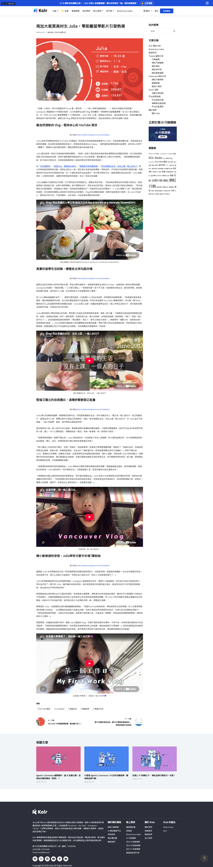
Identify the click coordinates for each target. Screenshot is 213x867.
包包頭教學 (45, 166)
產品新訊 (153, 52)
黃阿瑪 (167, 194)
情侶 (160, 172)
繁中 (148, 10)
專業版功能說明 (159, 103)
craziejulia (59, 709)
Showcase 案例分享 (157, 76)
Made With (5, 3)
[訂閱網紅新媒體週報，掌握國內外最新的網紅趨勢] (163, 133)
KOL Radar (155, 157)
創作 (156, 165)
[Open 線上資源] (102, 10)
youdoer (151, 162)
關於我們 (153, 109)
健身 (153, 165)
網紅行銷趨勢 (158, 62)
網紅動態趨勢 (158, 72)
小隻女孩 (171, 165)
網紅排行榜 (157, 69)
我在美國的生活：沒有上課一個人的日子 (119, 166)
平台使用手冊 (158, 99)
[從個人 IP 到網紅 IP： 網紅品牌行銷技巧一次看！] (154, 758)
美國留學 (85, 709)
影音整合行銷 (168, 168)
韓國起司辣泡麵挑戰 (89, 166)
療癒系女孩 (98, 709)
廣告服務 (160, 168)
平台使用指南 (154, 96)
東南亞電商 (169, 172)
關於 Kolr (156, 113)
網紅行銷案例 (158, 79)
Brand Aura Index (156, 49)
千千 (166, 165)
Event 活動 (153, 89)
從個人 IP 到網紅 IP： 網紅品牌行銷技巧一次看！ (154, 775)
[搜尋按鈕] (174, 31)
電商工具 (162, 194)
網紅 (166, 180)
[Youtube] (53, 858)
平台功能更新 (158, 106)
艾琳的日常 (166, 191)
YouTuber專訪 (44, 709)
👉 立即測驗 (146, 3)
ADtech (151, 154)
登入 (157, 10)
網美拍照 (159, 187)
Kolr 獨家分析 (155, 45)
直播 (171, 175)
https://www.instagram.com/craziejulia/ (93, 134)
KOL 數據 (166, 158)
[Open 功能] (58, 10)
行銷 (172, 190)
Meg (170, 158)
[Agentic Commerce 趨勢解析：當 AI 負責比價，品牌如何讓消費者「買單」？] (58, 758)
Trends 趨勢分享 (60, 32)
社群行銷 (157, 180)
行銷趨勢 (156, 59)
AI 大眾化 (156, 154)
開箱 (157, 194)
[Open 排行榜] (113, 10)
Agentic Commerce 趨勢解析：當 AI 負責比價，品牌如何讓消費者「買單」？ (58, 777)
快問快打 (155, 172)
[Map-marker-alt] (59, 858)
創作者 (162, 164)
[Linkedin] (47, 858)
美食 (152, 191)
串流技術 (170, 162)
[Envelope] (65, 858)
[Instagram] (41, 858)
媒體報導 (156, 82)
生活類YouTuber (156, 175)
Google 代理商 (171, 154)
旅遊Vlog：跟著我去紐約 (65, 166)
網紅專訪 (50, 32)
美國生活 (72, 709)
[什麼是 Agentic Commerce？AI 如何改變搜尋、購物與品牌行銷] (106, 758)
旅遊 (164, 171)
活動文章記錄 (158, 93)
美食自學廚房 (159, 191)
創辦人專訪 (157, 86)
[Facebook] (35, 858)
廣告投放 (154, 168)
